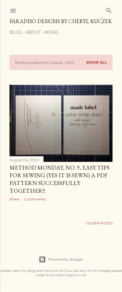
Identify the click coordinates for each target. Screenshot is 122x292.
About (33, 32)
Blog (15, 32)
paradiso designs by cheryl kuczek (60, 21)
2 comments (34, 199)
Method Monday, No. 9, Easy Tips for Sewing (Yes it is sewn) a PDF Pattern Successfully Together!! (59, 179)
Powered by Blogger (65, 259)
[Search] (109, 9)
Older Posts (99, 223)
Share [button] (14, 199)
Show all (96, 62)
